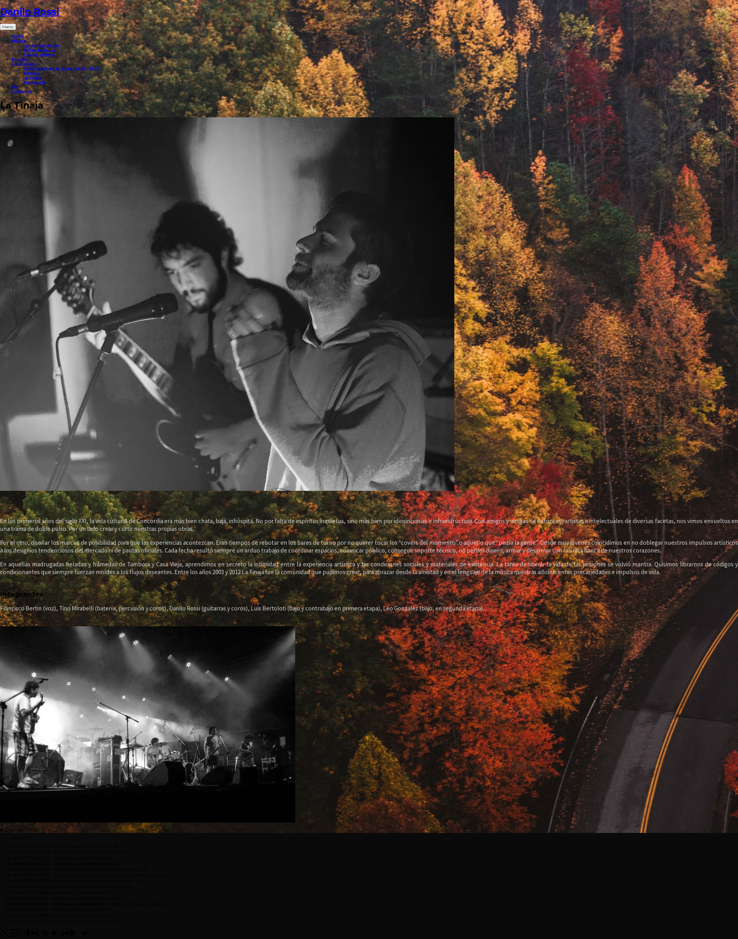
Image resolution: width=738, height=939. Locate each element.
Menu (8, 26)
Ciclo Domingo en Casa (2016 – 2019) (61, 68)
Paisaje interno (39, 54)
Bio (15, 86)
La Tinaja (32, 77)
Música (19, 40)
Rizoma (31, 73)
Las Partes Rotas (41, 45)
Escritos (20, 59)
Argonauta (34, 82)
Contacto (22, 91)
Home (18, 36)
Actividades (24, 63)
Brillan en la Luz (39, 50)
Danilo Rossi (29, 11)
